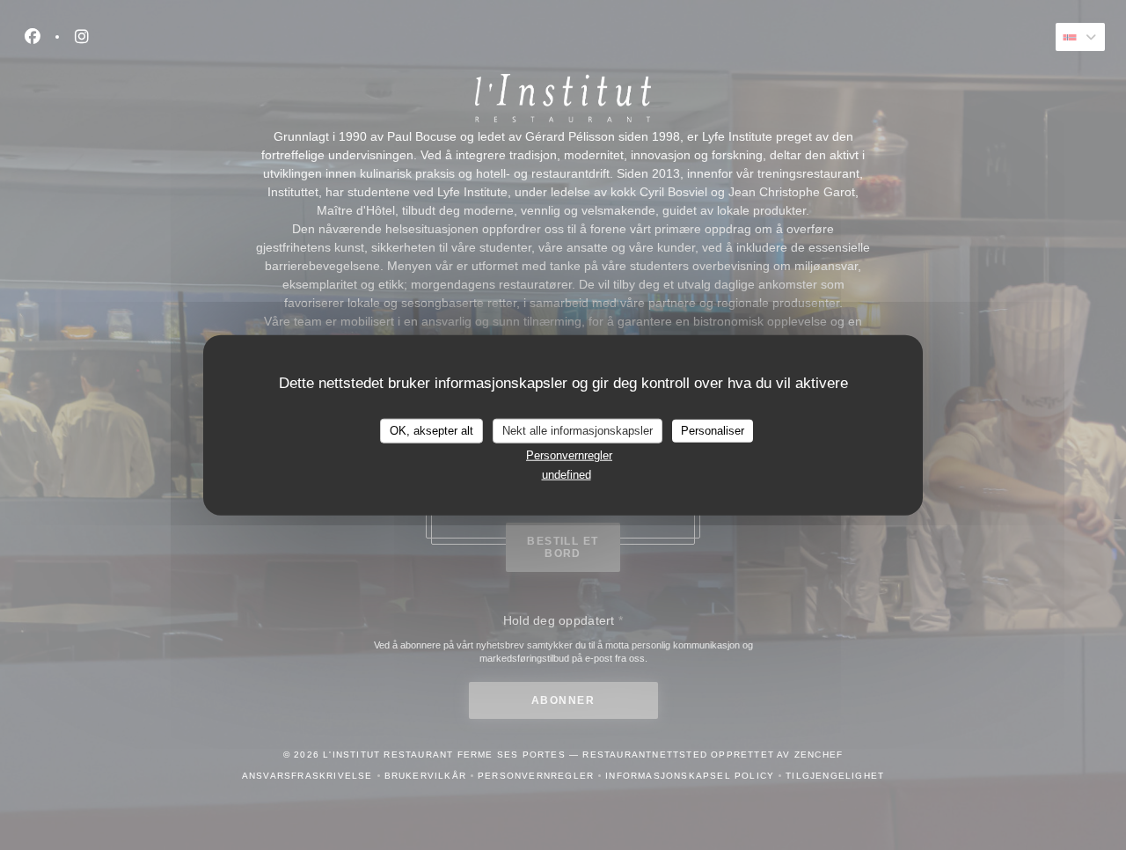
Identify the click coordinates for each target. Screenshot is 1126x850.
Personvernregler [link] (569, 454)
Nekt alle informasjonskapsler (577, 430)
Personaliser (712, 430)
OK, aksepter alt (431, 430)
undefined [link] (566, 474)
